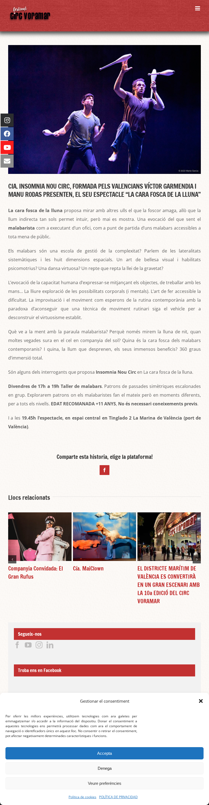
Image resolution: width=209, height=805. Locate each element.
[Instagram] (39, 644)
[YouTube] (28, 644)
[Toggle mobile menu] (198, 8)
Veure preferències (104, 783)
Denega (105, 768)
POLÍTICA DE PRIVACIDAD (118, 797)
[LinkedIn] (50, 644)
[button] (201, 701)
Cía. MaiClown (88, 568)
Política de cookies (82, 797)
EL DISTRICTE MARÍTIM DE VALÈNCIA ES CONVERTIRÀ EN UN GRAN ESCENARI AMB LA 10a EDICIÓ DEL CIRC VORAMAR (168, 585)
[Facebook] (17, 644)
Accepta (104, 753)
